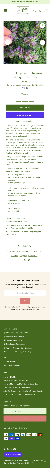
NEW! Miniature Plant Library (16, 380)
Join (25, 301)
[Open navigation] (6, 11)
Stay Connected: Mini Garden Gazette (19, 394)
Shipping (23, 256)
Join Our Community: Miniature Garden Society (23, 391)
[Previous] (7, 42)
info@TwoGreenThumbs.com (20, 221)
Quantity (25, 94)
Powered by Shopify (25, 463)
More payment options (25, 121)
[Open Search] (34, 11)
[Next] (42, 42)
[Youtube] (14, 449)
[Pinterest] (11, 449)
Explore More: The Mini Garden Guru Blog (21, 384)
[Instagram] (7, 449)
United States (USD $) (16, 428)
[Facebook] (5, 449)
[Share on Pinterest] (29, 261)
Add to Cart (25, 107)
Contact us (32, 256)
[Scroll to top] (45, 461)
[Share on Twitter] (25, 261)
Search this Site (10, 362)
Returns (14, 256)
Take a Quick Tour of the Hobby (17, 387)
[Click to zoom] (42, 25)
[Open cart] (45, 11)
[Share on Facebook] (21, 261)
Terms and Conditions (12, 365)
